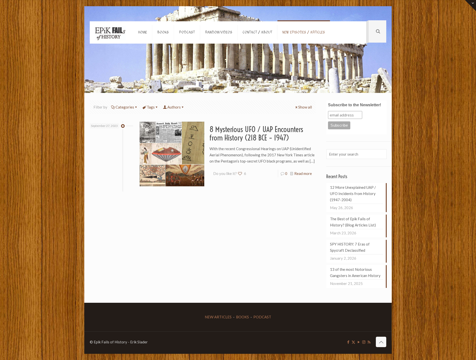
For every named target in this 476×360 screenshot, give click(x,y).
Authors (174, 107)
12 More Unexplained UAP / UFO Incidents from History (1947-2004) (353, 193)
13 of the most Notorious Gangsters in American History (355, 272)
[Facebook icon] (348, 342)
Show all (305, 107)
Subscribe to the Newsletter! (354, 105)
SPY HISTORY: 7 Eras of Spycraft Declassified (350, 247)
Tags (151, 107)
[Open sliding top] (470, 5)
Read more (303, 173)
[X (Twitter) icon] (353, 342)
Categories (125, 107)
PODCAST (262, 317)
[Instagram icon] (364, 342)
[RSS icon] (369, 342)
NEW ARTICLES (218, 317)
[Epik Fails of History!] (110, 32)
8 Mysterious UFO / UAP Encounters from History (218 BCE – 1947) (256, 133)
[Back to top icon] (381, 342)
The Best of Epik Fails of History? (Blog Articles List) (353, 222)
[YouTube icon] (358, 342)
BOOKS (242, 317)
